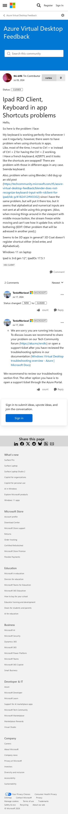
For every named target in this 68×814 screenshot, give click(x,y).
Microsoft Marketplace (14, 715)
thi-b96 (18, 76)
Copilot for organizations (15, 477)
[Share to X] (28, 443)
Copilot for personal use (14, 483)
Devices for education (13, 579)
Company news (11, 755)
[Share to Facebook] (22, 443)
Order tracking (10, 539)
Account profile (11, 516)
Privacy (39, 797)
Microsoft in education (14, 573)
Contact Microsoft (24, 797)
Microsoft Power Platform (15, 653)
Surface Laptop (10, 465)
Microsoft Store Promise (15, 551)
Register (48, 5)
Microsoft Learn (11, 698)
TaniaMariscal (21, 292)
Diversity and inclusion (14, 772)
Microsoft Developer (13, 692)
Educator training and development (19, 602)
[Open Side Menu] (5, 5)
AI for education (11, 613)
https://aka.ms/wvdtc (33, 343)
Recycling (24, 804)
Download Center (12, 522)
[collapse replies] (34, 290)
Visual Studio (10, 727)
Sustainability (10, 783)
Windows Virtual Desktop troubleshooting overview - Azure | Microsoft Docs (37, 360)
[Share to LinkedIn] (16, 443)
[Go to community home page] (12, 5)
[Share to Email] (52, 443)
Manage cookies (11, 801)
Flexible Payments (12, 557)
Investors (8, 766)
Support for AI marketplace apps (18, 704)
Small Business (10, 670)
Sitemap (8, 797)
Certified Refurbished (13, 545)
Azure (6, 686)
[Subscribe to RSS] (46, 443)
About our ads (39, 804)
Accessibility (9, 778)
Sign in (19, 418)
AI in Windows (10, 488)
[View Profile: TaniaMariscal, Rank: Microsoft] (7, 294)
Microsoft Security (12, 636)
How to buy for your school (16, 596)
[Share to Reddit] (34, 443)
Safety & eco (10, 804)
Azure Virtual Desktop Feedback (22, 15)
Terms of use (28, 801)
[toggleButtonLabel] (62, 15)
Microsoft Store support (14, 528)
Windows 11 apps (12, 500)
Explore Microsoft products (16, 494)
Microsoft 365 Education (15, 590)
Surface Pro (9, 460)
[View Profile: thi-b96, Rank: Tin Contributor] (7, 77)
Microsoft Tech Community (16, 709)
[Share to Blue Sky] (40, 443)
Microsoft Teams (11, 658)
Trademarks (43, 801)
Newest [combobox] (57, 282)
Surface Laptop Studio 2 (14, 471)
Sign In (59, 5)
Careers (7, 743)
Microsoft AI (9, 630)
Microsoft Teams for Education (17, 585)
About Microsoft (11, 749)
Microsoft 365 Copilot (13, 664)
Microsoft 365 (10, 647)
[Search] (39, 5)
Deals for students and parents (18, 608)
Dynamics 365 (10, 641)
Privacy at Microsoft (13, 760)
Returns (7, 534)
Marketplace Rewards (14, 721)
